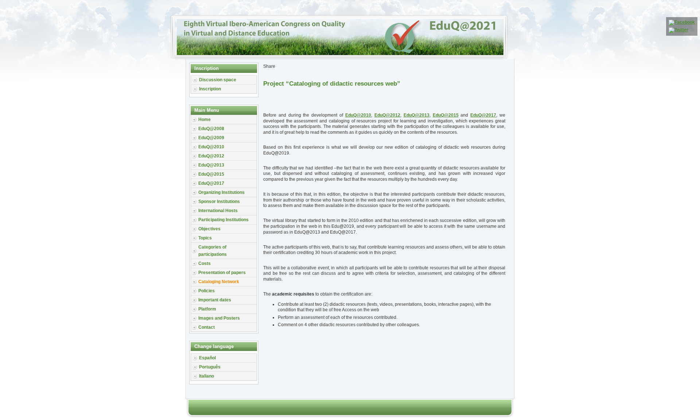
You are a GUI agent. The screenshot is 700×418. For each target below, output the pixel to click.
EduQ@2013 (416, 115)
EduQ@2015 (446, 115)
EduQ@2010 (358, 115)
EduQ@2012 (387, 115)
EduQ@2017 (483, 115)
